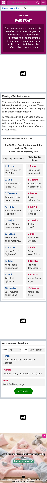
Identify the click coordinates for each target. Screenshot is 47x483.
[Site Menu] (43, 2)
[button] (23, 477)
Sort (25, 350)
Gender (4, 350)
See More (23, 391)
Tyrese (7, 356)
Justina (7, 370)
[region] (22, 73)
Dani (5, 380)
